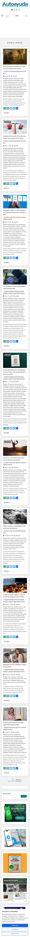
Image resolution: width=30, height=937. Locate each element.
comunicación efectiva (8, 153)
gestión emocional (17, 87)
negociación (17, 162)
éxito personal (21, 157)
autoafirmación (22, 224)
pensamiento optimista (15, 238)
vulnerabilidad (19, 96)
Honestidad (5, 89)
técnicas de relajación (20, 244)
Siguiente (18, 779)
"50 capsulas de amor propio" (14, 384)
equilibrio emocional (20, 479)
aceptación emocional (13, 470)
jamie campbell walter (17, 545)
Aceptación (10, 78)
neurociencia (6, 749)
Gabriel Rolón (9, 87)
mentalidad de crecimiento (9, 233)
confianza (17, 226)
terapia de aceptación (13, 320)
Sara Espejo (22, 409)
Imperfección (12, 89)
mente (4, 617)
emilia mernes (19, 678)
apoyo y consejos (22, 470)
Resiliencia (5, 94)
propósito (17, 316)
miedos (10, 235)
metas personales (22, 405)
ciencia (13, 302)
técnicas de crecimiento (8, 244)
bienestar (20, 150)
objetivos (18, 237)
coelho (4, 395)
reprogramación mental (8, 619)
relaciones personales (19, 407)
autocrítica (10, 80)
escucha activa (10, 157)
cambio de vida (21, 606)
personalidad (6, 547)
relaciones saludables (8, 409)
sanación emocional (13, 94)
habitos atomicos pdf (8, 400)
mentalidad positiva (13, 405)
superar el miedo (13, 242)
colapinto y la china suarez (20, 540)
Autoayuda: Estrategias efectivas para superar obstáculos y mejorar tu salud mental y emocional (14, 292)
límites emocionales (12, 91)
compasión (17, 395)
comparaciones (10, 395)
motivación (11, 162)
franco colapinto (20, 543)
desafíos (11, 228)
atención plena (10, 389)
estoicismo (16, 307)
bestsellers (11, 300)
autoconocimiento (15, 738)
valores (24, 320)
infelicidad (5, 311)
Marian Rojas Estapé (20, 743)
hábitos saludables (11, 743)
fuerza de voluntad (16, 309)
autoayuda (14, 76)
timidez (20, 320)
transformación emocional (20, 411)
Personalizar (15, 929)
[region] (15, 923)
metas (17, 233)
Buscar (7, 794)
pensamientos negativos (8, 316)
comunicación (12, 541)
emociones (15, 85)
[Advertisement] (15, 28)
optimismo (12, 749)
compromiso (6, 541)
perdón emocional (13, 482)
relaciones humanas (19, 547)
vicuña (14, 549)
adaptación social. (12, 148)
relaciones (14, 92)
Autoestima (5, 300)
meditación (5, 162)
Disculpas (10, 85)
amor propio (20, 78)
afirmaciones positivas (13, 606)
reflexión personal (7, 92)
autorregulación (14, 150)
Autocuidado (17, 80)
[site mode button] (7, 15)
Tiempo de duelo (11, 96)
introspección (17, 480)
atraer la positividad (14, 736)
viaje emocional (16, 414)
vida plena (22, 414)
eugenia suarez (12, 543)
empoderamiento (13, 612)
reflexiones (22, 316)
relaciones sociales (7, 318)
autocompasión (21, 298)
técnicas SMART (7, 246)
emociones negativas (8, 307)
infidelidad (13, 680)
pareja (22, 680)
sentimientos (6, 486)
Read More (6, 112)
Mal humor (20, 91)
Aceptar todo (15, 925)
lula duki (18, 680)
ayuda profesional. (20, 471)
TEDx (4, 621)
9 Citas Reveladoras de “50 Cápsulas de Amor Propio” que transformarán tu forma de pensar (14, 372)
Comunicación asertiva (13, 82)
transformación (9, 621)
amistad (15, 78)
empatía (20, 85)
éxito (9, 614)
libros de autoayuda (12, 311)
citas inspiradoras (20, 393)
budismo (16, 300)
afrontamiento (6, 736)
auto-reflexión (20, 148)
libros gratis (11, 403)
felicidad (10, 309)
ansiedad (10, 224)
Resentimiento (20, 92)
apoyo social (15, 224)
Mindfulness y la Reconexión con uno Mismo (13, 312)
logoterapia (20, 311)
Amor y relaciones (12, 538)
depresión (5, 305)
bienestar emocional (8, 151)
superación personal (14, 486)
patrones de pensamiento (19, 617)
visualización (23, 752)
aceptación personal (19, 387)
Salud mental (11, 166)
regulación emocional (19, 240)
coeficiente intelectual (18, 151)
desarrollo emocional (17, 396)
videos (18, 621)
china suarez (6, 540)
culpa (19, 84)
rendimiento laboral (7, 164)
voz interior (5, 321)
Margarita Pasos (11, 615)
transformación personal (8, 412)
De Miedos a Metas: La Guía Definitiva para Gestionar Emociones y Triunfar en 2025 (14, 212)
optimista (17, 749)
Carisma (9, 302)
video (14, 621)
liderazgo (20, 160)
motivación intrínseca (8, 314)
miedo (11, 617)
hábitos (23, 309)
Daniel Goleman (6, 155)
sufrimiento (15, 318)
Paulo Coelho (6, 407)
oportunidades (6, 238)
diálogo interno (22, 610)
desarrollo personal (15, 155)
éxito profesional (7, 159)
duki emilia (13, 678)
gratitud (24, 398)
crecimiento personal (12, 84)
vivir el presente (6, 416)
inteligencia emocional (12, 160)
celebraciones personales (9, 393)
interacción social (7, 545)
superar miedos (20, 242)
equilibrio (16, 741)
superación (17, 166)
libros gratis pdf (17, 403)
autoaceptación (17, 389)
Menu (17, 15)
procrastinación (10, 240)
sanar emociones (18, 484)
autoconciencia (6, 150)
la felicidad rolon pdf (15, 402)
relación (9, 682)
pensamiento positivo (18, 314)
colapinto (11, 540)
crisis (9, 678)
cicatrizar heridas (17, 473)
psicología (12, 547)
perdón (24, 91)
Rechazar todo (15, 933)
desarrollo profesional (13, 610)
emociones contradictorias (9, 479)
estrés (16, 157)
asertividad (14, 298)
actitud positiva (17, 734)
